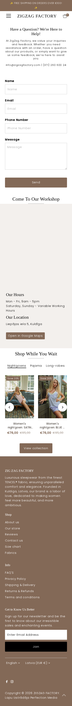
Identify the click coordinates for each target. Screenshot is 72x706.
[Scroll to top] (64, 695)
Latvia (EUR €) (36, 663)
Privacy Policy (15, 579)
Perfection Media (43, 698)
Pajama (36, 366)
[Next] (62, 407)
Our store (12, 528)
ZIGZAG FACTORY (37, 15)
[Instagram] (12, 682)
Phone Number (16, 120)
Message (12, 139)
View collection (36, 448)
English (11, 663)
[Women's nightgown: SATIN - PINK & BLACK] (19, 396)
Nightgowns (16, 366)
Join (36, 647)
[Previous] (9, 407)
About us (12, 522)
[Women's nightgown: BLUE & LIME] (52, 396)
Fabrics (10, 553)
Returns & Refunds (19, 591)
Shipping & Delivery (20, 585)
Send (36, 182)
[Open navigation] (8, 16)
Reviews (11, 534)
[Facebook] (7, 682)
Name (9, 81)
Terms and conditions (22, 597)
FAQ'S (9, 573)
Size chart (13, 547)
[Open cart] (65, 16)
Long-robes (55, 366)
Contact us (14, 540)
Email (9, 100)
